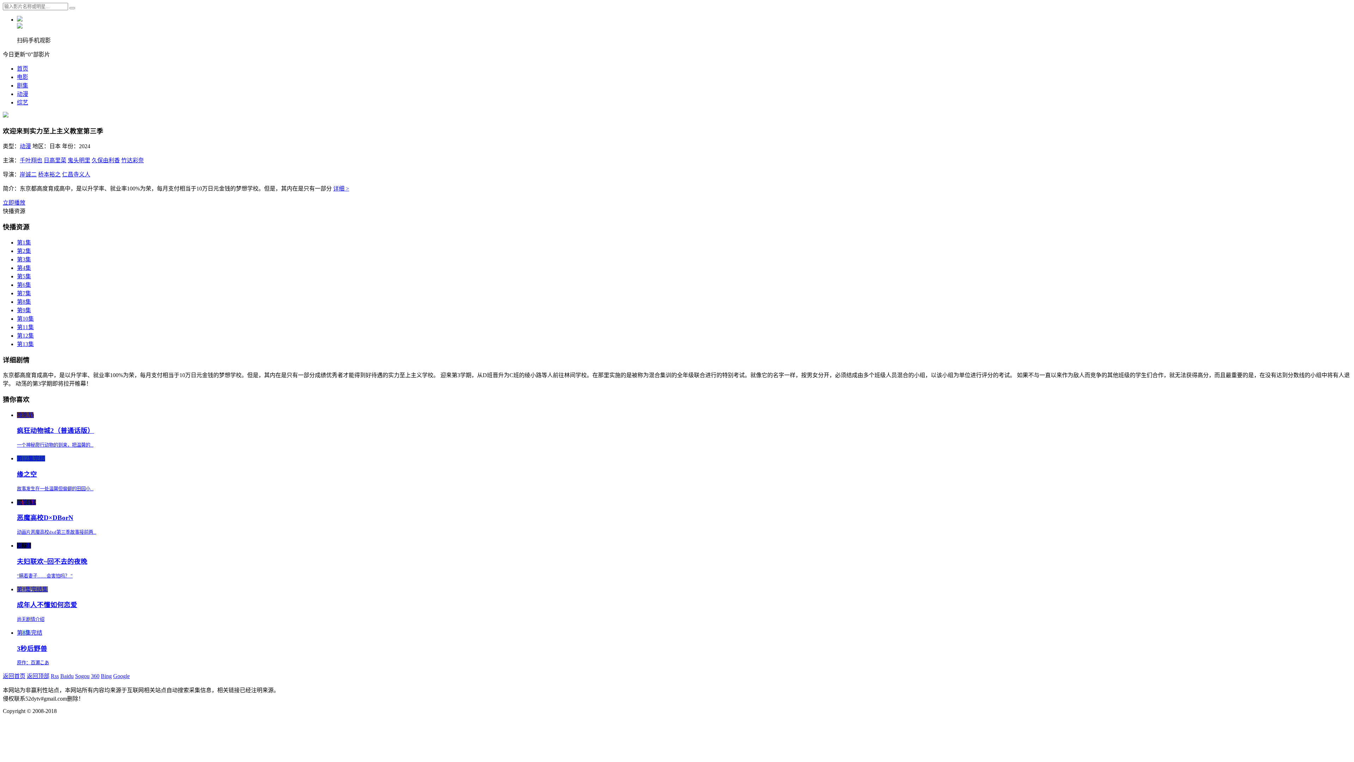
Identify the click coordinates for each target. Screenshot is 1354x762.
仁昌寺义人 (76, 174)
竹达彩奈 (132, 160)
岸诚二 (28, 174)
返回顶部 (38, 676)
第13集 (25, 344)
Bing (106, 676)
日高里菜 (55, 160)
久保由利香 (106, 160)
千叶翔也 (31, 160)
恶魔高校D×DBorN (45, 517)
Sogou (82, 676)
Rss (55, 676)
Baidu (67, 676)
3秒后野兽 (32, 648)
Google (121, 676)
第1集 (24, 243)
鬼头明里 (79, 160)
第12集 (25, 336)
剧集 (22, 86)
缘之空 (27, 474)
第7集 (24, 293)
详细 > (341, 189)
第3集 (24, 259)
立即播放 (14, 203)
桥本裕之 (49, 174)
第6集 (24, 285)
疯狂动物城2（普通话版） (55, 430)
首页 (22, 69)
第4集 (24, 268)
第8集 (24, 302)
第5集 (24, 276)
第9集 (24, 310)
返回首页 (14, 676)
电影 (22, 77)
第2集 (24, 251)
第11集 (25, 327)
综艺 (22, 102)
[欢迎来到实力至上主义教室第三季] (5, 116)
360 (95, 676)
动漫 (22, 94)
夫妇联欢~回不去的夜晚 (52, 561)
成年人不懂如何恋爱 (47, 605)
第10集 (25, 319)
